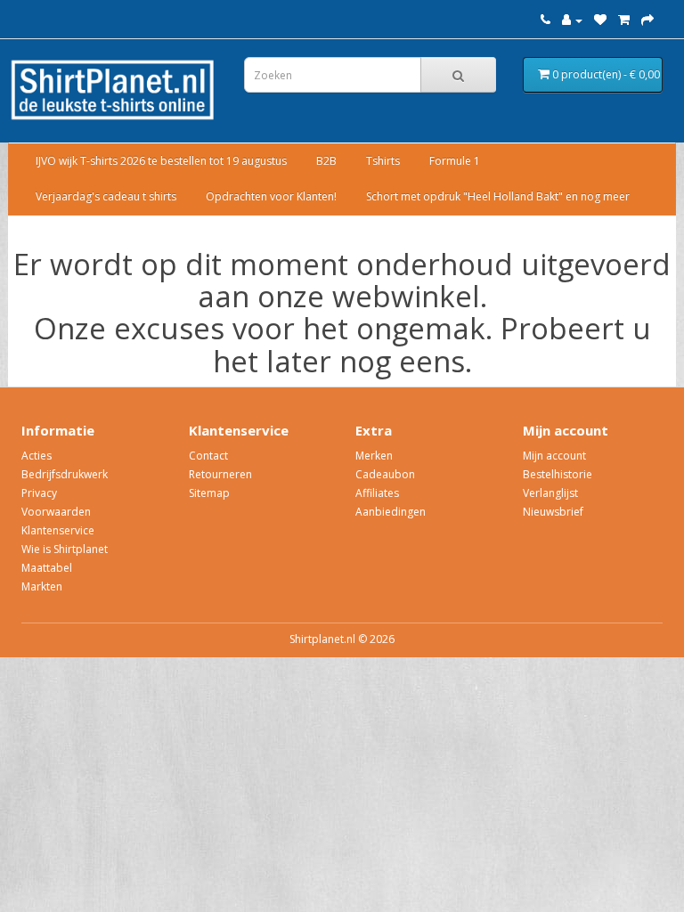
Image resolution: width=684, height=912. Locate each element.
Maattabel (46, 567)
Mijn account (554, 455)
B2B (326, 160)
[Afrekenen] (647, 20)
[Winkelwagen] (624, 20)
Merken (374, 455)
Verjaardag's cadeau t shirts (106, 196)
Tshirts (383, 160)
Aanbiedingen (390, 511)
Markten (41, 586)
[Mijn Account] (572, 20)
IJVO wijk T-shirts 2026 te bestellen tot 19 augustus (161, 160)
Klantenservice (57, 530)
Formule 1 (454, 160)
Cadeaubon (385, 474)
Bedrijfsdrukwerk (64, 474)
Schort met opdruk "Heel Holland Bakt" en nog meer (498, 196)
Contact (208, 455)
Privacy (39, 493)
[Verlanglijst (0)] (600, 20)
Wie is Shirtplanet (64, 549)
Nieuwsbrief (553, 511)
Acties (36, 455)
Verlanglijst (550, 493)
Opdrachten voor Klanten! (271, 196)
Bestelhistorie (557, 474)
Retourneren (220, 474)
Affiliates (377, 493)
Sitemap (209, 493)
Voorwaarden (56, 511)
